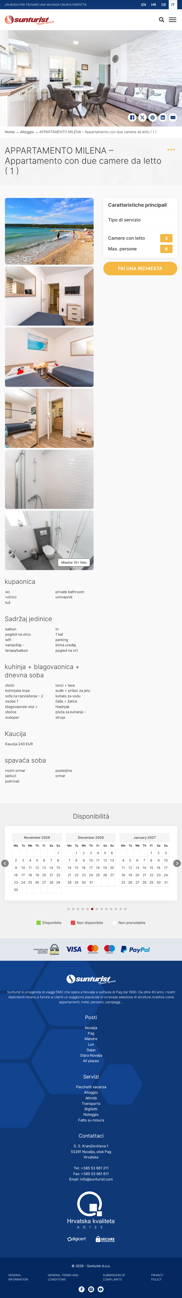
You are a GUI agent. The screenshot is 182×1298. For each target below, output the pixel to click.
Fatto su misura (91, 1120)
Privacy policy (157, 1277)
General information (18, 1277)
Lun (91, 1044)
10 (111, 909)
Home (10, 132)
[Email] (173, 117)
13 (125, 909)
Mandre (91, 1038)
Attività (91, 1098)
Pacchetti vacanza (91, 1087)
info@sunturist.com (96, 1179)
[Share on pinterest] (152, 117)
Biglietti (91, 1109)
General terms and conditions (63, 1277)
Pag (91, 1033)
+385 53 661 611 (95, 1173)
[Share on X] (142, 117)
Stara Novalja (91, 1055)
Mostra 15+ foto (73, 562)
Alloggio (27, 132)
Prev (5, 863)
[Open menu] (171, 19)
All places (91, 1061)
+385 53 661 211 (95, 1168)
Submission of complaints (114, 1277)
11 (116, 909)
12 (120, 909)
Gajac (91, 1050)
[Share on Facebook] (132, 117)
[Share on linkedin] (163, 117)
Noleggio (91, 1114)
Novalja (91, 1028)
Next (177, 863)
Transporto (91, 1103)
